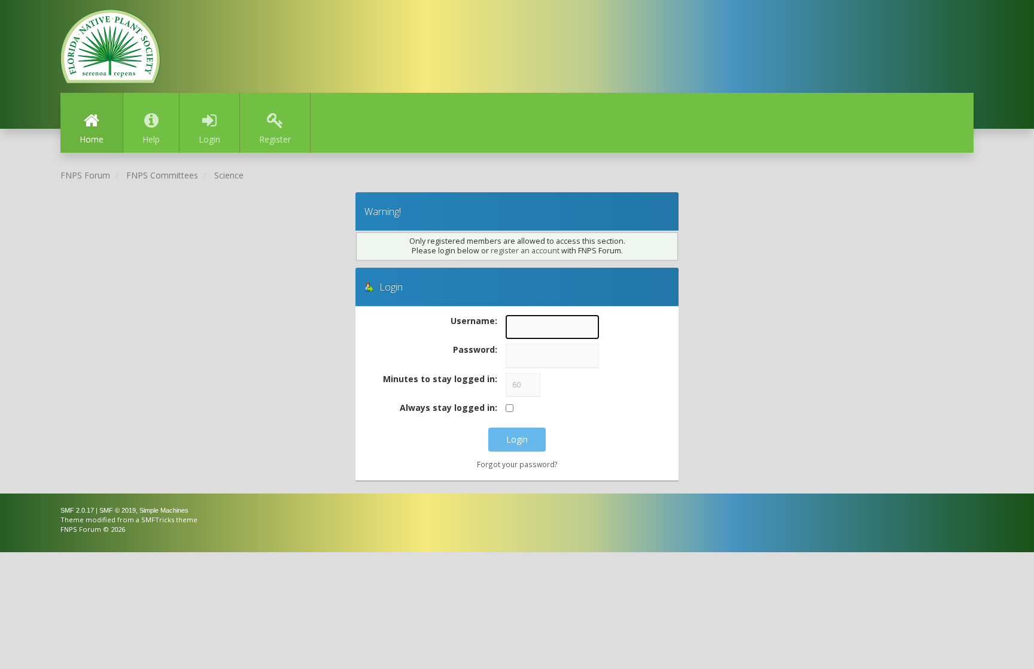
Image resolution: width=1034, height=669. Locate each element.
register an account (525, 251)
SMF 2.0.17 (77, 510)
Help (151, 139)
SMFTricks (157, 519)
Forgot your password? (517, 464)
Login (209, 139)
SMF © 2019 (117, 510)
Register (275, 139)
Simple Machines (163, 510)
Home (92, 139)
